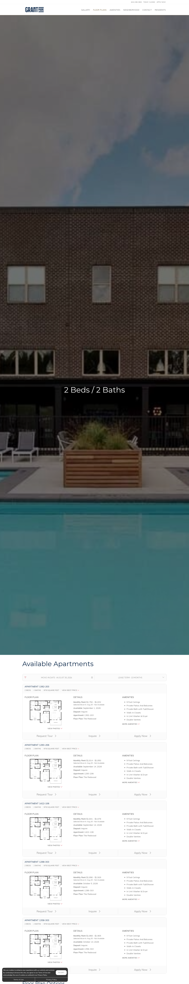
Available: (78, 708)
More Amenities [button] (130, 724)
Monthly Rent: (79, 702)
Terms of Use (18, 979)
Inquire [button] (93, 736)
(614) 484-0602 (136, 2)
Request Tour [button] (45, 736)
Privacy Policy (51, 979)
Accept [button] (61, 973)
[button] (92, 677)
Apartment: (78, 715)
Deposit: (77, 711)
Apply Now (161, 2)
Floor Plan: (78, 718)
